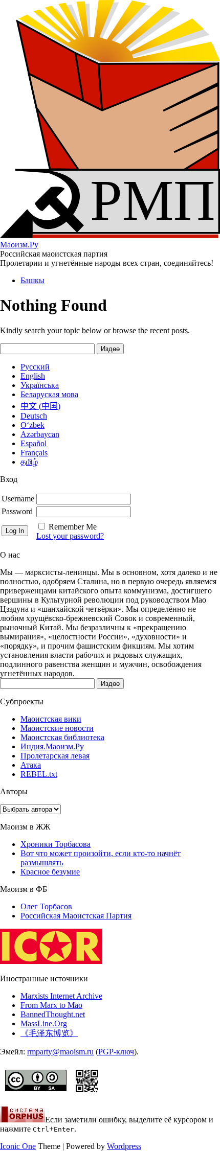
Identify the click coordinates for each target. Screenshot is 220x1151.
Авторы (14, 791)
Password (17, 511)
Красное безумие (50, 871)
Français (34, 452)
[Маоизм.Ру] (110, 235)
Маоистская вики (50, 719)
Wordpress (124, 1146)
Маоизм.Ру (19, 244)
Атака (30, 765)
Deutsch (33, 415)
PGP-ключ (116, 1051)
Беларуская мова (49, 394)
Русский (35, 366)
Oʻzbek (32, 425)
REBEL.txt (38, 774)
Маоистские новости (57, 728)
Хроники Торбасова (55, 844)
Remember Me (73, 526)
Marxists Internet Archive (61, 996)
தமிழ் (29, 461)
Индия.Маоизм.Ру (52, 746)
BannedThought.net (52, 1014)
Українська (39, 385)
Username (18, 498)
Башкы (32, 280)
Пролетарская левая (55, 755)
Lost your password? (70, 536)
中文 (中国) (40, 406)
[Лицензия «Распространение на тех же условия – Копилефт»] (36, 1093)
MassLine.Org (43, 1023)
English (32, 376)
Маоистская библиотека (62, 737)
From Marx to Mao (51, 1005)
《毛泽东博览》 (49, 1033)
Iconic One (18, 1146)
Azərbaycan (39, 434)
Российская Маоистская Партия (75, 915)
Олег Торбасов (46, 906)
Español (33, 443)
